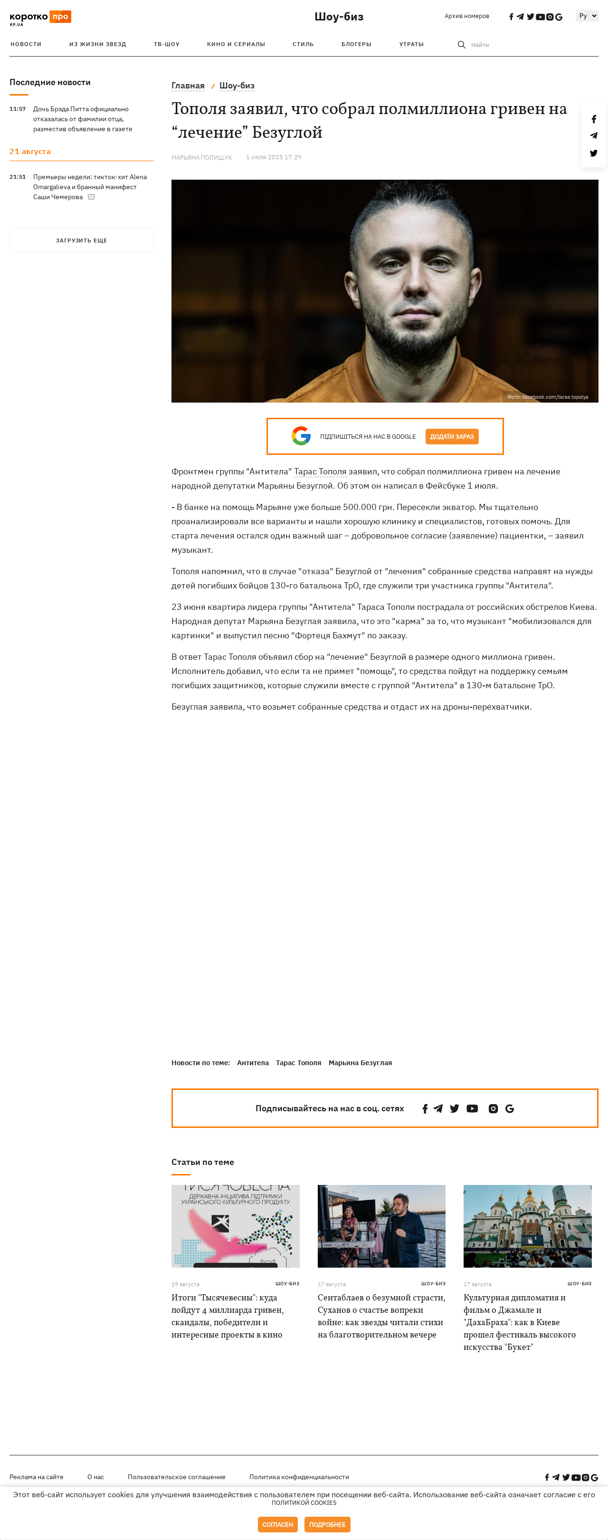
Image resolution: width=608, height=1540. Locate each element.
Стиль (303, 44)
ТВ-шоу (167, 44)
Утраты (411, 44)
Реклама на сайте (37, 1477)
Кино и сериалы (236, 44)
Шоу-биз (339, 16)
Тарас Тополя (320, 471)
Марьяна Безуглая (360, 1062)
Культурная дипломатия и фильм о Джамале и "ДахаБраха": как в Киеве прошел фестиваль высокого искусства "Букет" (520, 1323)
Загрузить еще (81, 240)
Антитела (253, 1062)
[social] (425, 1109)
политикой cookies (304, 1503)
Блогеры (357, 44)
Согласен (278, 1525)
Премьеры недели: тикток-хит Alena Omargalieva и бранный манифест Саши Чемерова (90, 187)
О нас (95, 1477)
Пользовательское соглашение (177, 1477)
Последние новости (50, 82)
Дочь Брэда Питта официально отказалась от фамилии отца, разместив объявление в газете (83, 119)
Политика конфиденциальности (299, 1477)
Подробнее (327, 1525)
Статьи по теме (202, 1161)
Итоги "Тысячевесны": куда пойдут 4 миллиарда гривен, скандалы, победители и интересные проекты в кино (227, 1316)
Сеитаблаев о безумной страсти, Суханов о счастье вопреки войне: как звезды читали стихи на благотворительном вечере (382, 1316)
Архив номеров (467, 16)
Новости (26, 44)
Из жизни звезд (97, 44)
